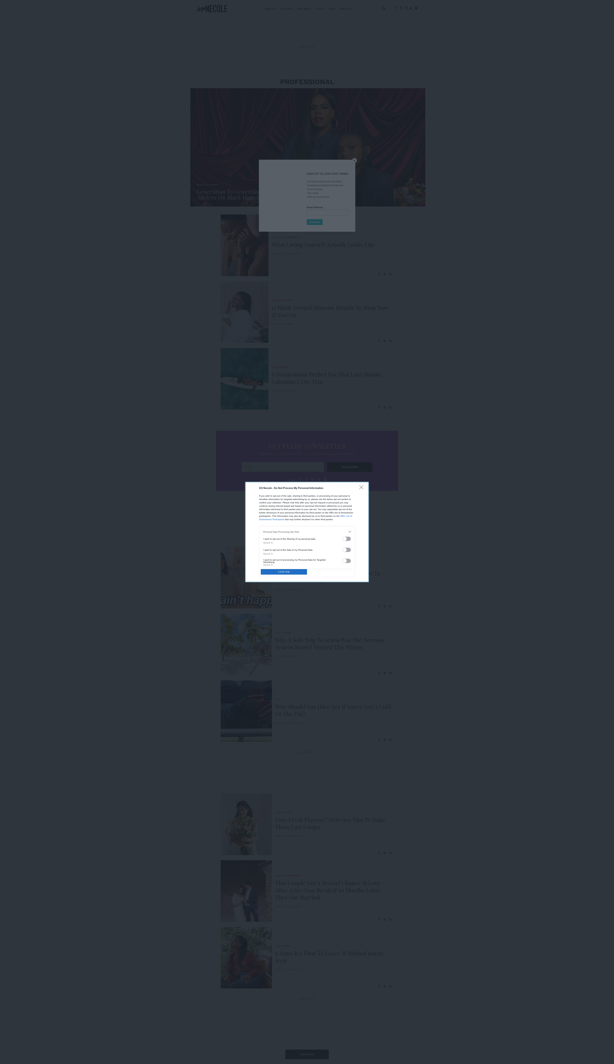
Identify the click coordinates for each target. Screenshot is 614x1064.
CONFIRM (284, 572)
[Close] (362, 488)
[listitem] (307, 531)
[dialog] (307, 532)
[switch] (346, 539)
